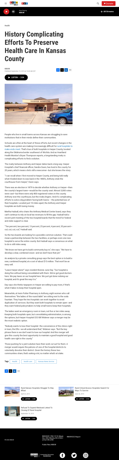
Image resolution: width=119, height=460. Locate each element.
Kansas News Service (46, 361)
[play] (6, 11)
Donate (109, 3)
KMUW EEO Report (73, 437)
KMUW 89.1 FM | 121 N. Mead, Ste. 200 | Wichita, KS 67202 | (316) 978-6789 (52, 438)
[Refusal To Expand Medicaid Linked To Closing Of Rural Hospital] (12, 411)
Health (7, 25)
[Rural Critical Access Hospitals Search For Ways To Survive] (66, 392)
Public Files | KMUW (49, 445)
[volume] (13, 11)
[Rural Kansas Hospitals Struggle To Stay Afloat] (12, 392)
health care (28, 361)
